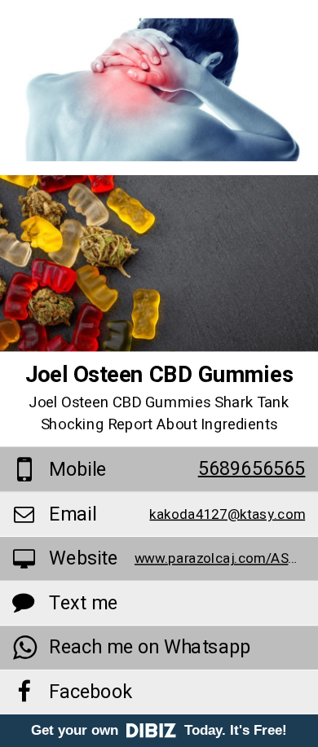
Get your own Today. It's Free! (159, 730)
